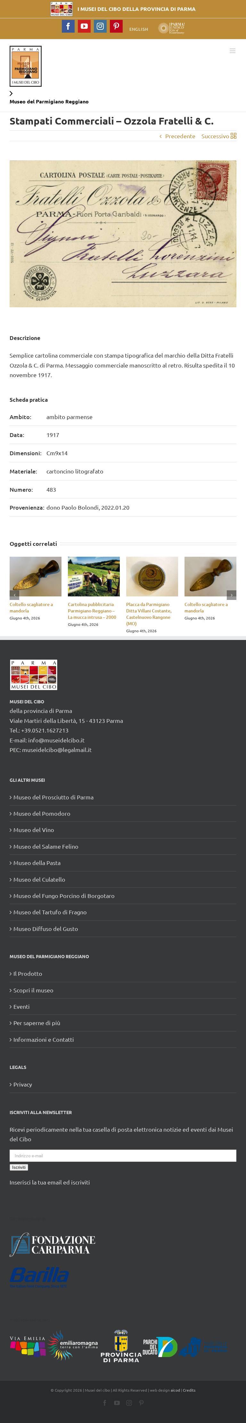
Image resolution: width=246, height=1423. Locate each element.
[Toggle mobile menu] (233, 50)
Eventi (21, 1006)
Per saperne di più (36, 1022)
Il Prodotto (27, 973)
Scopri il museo (33, 990)
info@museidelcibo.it (56, 740)
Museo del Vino (33, 829)
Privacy (22, 1084)
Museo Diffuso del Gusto (45, 928)
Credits (189, 1390)
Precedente (180, 136)
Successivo (215, 136)
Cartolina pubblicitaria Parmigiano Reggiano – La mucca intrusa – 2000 (92, 610)
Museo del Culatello (39, 879)
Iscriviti (19, 1167)
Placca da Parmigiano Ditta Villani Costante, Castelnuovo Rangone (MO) (149, 614)
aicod (175, 1390)
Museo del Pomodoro (41, 813)
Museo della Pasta (37, 862)
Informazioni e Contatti (43, 1039)
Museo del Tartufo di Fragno (50, 912)
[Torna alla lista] (233, 136)
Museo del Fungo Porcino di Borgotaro (64, 895)
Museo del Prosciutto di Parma (53, 797)
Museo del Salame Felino (45, 846)
